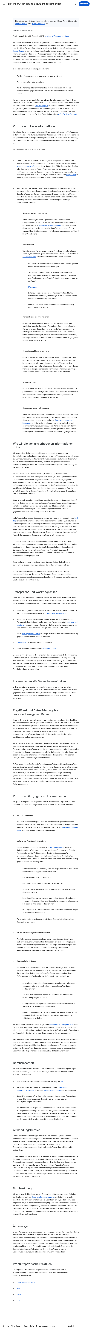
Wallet (19, 1294)
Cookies (58, 420)
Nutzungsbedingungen (45, 1326)
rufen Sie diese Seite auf (67, 114)
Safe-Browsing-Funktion (52, 1090)
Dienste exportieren (49, 648)
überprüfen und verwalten (56, 613)
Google (6, 1326)
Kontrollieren (21, 643)
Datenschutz (29, 1326)
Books (19, 1288)
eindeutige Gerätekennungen (50, 225)
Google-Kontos (18, 51)
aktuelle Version (21, 24)
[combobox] (78, 1326)
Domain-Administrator (55, 847)
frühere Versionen (38, 24)
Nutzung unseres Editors (31, 634)
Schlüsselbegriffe (41, 106)
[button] (4, 4)
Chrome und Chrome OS (26, 1282)
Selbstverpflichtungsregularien (43, 1197)
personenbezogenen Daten (27, 166)
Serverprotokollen (29, 257)
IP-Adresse (32, 287)
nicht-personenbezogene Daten (61, 1024)
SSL (62, 1081)
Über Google (16, 1326)
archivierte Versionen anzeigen (57, 36)
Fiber (18, 1300)
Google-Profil (71, 175)
